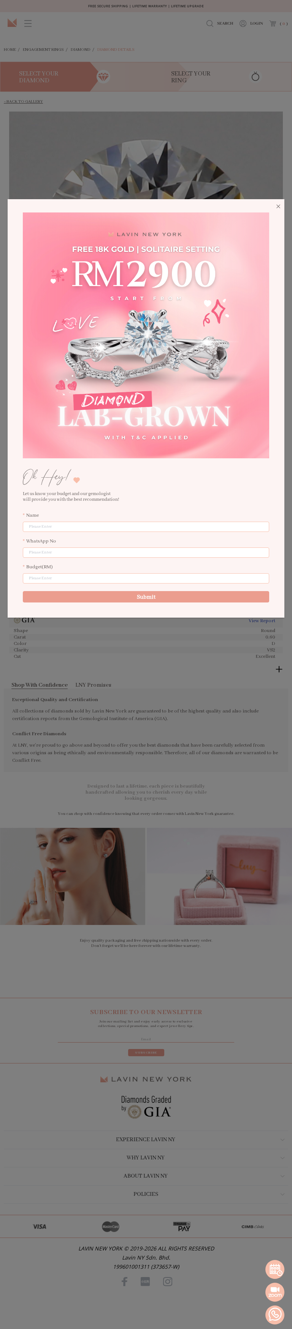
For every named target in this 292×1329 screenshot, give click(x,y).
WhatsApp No (41, 541)
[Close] (278, 206)
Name (32, 515)
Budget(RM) (39, 567)
